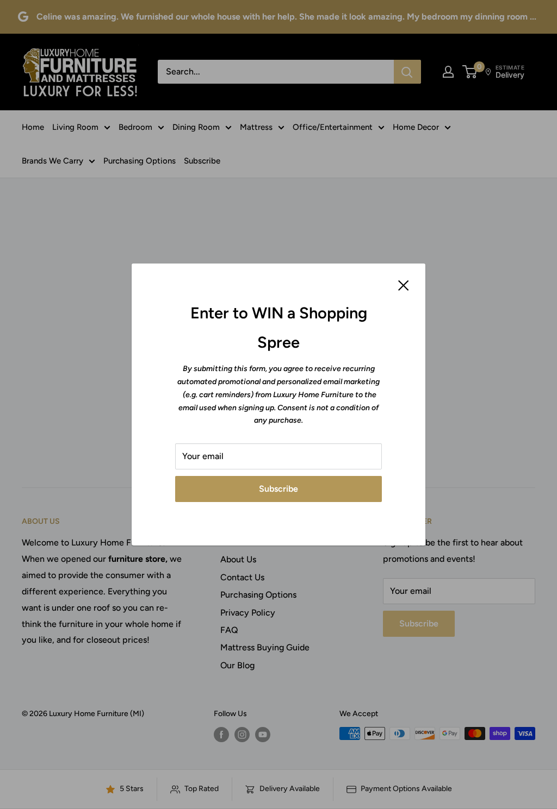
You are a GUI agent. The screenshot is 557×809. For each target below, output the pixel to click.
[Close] (403, 285)
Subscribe (278, 489)
